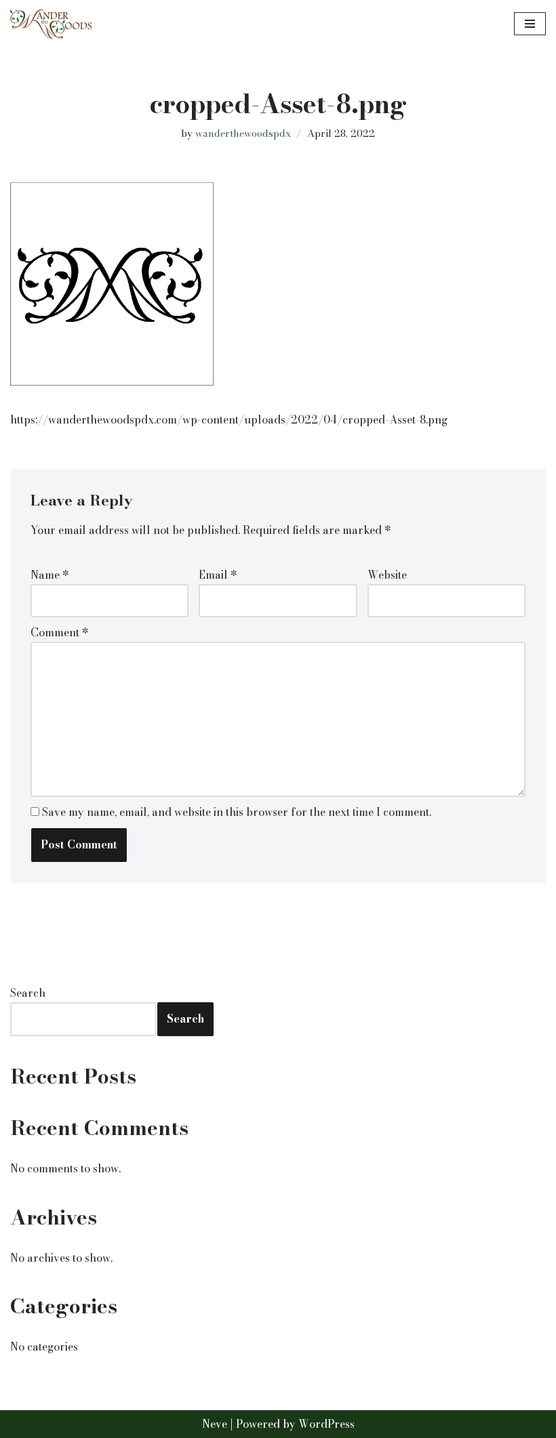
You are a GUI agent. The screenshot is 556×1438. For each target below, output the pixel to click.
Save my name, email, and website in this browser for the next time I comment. (236, 812)
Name (50, 575)
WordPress (326, 1424)
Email (218, 575)
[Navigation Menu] (530, 23)
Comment (60, 632)
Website (387, 575)
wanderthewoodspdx (243, 133)
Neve (214, 1424)
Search (27, 993)
